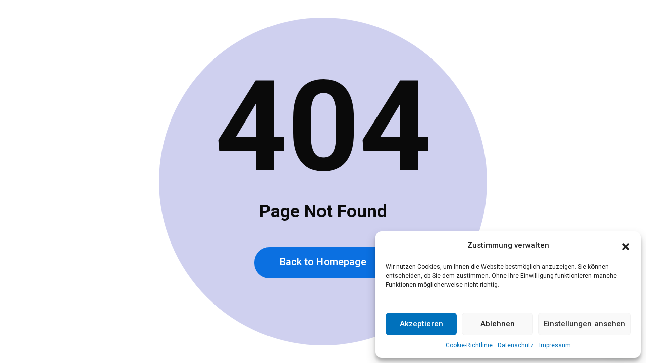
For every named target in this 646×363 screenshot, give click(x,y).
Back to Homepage (323, 262)
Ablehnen (497, 323)
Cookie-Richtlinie (469, 345)
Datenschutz (516, 345)
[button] (626, 245)
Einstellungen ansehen (584, 323)
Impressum (555, 345)
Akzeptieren (421, 323)
